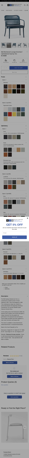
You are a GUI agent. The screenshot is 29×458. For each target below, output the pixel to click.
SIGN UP (14, 237)
